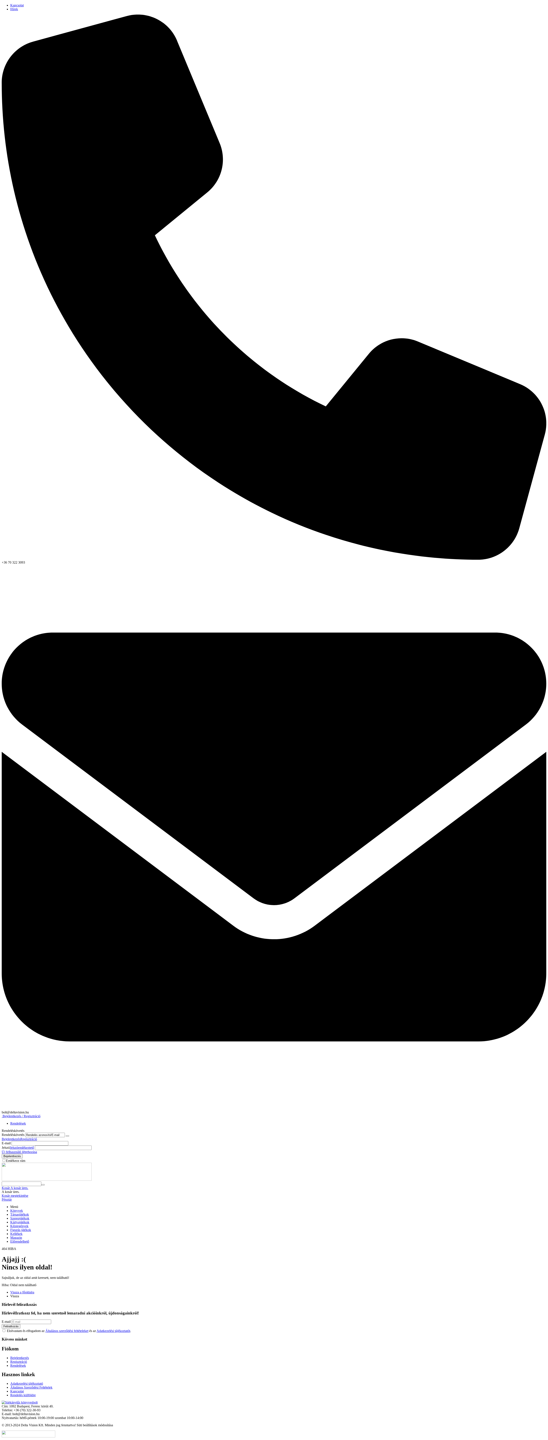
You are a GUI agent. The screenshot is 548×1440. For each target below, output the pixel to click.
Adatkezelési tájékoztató (26, 1383)
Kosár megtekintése (15, 1195)
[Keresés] (43, 1184)
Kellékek (16, 1234)
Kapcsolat (17, 5)
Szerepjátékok (19, 1218)
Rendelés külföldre (23, 1395)
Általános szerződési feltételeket (66, 1331)
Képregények (19, 1226)
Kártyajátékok (19, 1222)
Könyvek (16, 1210)
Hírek (14, 9)
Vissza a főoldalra (22, 1292)
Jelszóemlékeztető (22, 1147)
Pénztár (7, 1199)
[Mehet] (67, 1136)
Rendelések (18, 1123)
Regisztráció (28, 1139)
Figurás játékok (20, 1230)
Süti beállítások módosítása (95, 1425)
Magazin (16, 1237)
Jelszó (6, 1147)
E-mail (6, 1143)
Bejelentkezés (11, 1139)
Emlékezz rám (15, 1160)
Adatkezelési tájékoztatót (113, 1331)
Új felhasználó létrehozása (19, 1152)
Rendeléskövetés (13, 1135)
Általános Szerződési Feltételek (31, 1387)
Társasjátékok (19, 1214)
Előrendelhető (19, 1241)
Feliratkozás (11, 1326)
